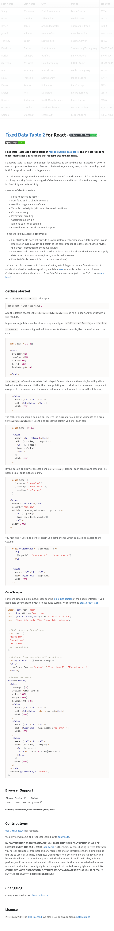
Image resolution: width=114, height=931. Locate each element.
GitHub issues (17, 831)
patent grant (83, 917)
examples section (63, 599)
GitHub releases (39, 895)
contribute (63, 837)
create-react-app (89, 603)
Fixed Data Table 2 (25, 135)
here (60, 269)
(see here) (48, 847)
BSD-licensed (34, 917)
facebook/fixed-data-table (64, 152)
